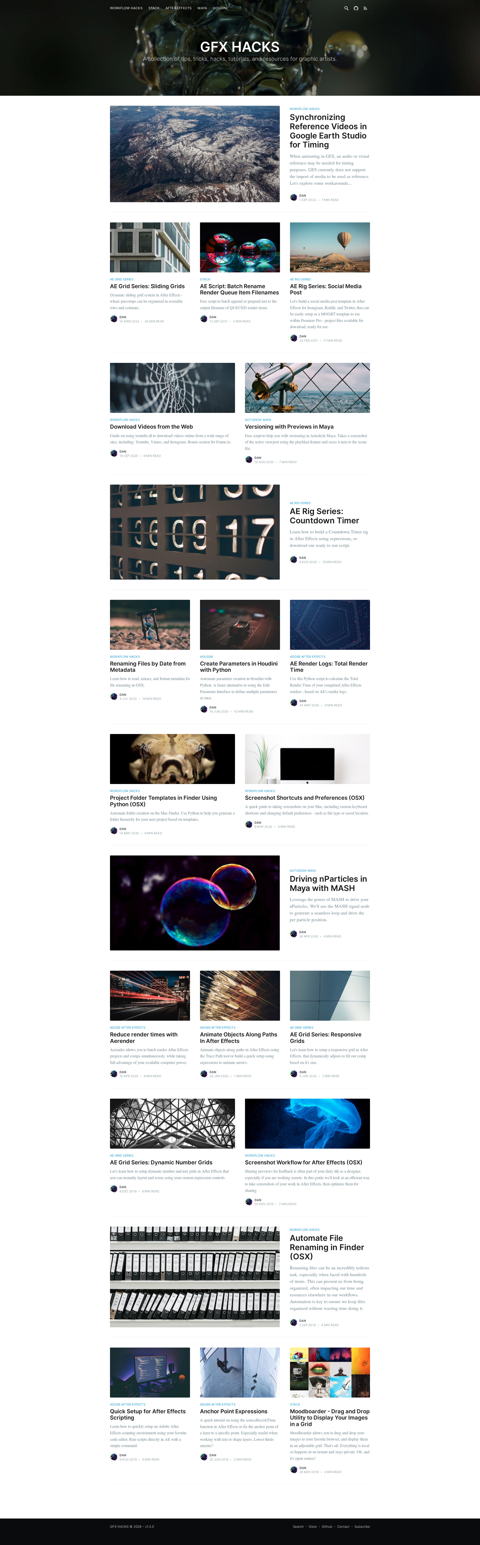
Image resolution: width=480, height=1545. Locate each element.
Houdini (220, 8)
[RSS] (365, 8)
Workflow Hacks (126, 8)
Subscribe (362, 1527)
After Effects (179, 8)
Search (298, 1527)
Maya (202, 8)
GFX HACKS (119, 1527)
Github (327, 1527)
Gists (313, 1527)
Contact (343, 1527)
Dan (302, 195)
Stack (154, 8)
